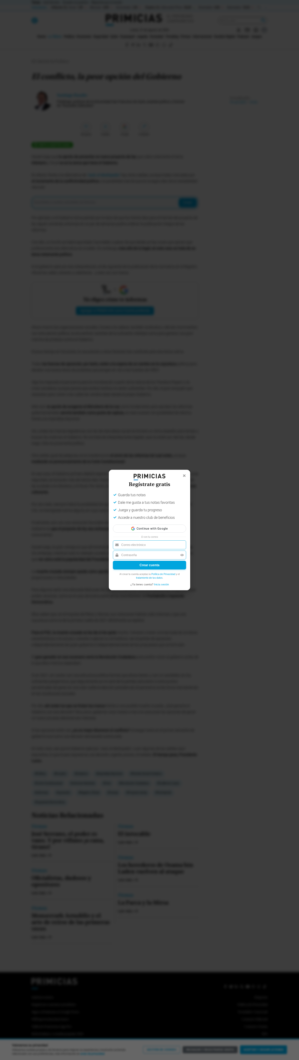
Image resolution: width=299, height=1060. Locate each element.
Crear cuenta (149, 565)
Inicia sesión (161, 584)
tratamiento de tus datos (149, 577)
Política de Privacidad (163, 574)
